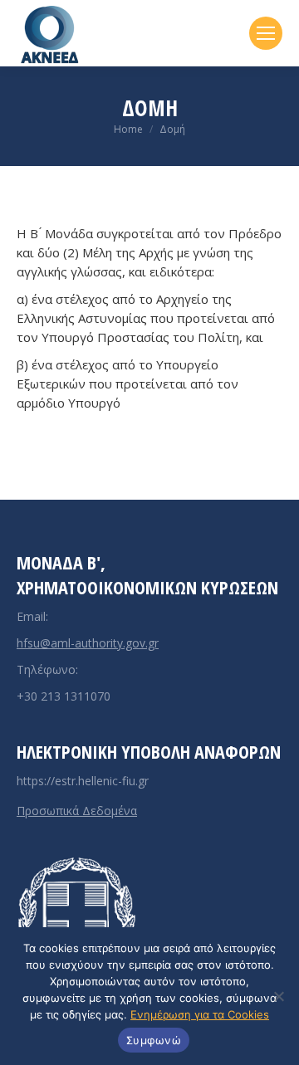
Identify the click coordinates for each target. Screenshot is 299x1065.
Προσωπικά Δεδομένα (77, 810)
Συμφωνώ (153, 1040)
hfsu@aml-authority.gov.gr (88, 643)
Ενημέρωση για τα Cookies (199, 1014)
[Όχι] (278, 996)
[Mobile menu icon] (265, 33)
